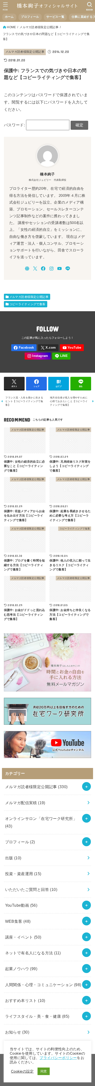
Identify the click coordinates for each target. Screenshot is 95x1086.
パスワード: (15, 125)
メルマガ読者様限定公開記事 (25, 51)
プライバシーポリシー (58, 1058)
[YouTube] (59, 268)
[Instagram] (51, 268)
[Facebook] (43, 268)
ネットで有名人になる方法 (33, 953)
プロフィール (30, 16)
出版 (13, 858)
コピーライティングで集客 (27, 304)
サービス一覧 (55, 16)
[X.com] (35, 268)
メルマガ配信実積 (25, 803)
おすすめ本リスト (25, 1000)
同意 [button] (43, 1071)
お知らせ (17, 1032)
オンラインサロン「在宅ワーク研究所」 (41, 822)
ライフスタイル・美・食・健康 (37, 1016)
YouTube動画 (21, 905)
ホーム (9, 16)
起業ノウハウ (21, 968)
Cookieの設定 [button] (22, 1071)
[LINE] (67, 268)
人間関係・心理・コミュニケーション (43, 985)
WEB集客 (18, 921)
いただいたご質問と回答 (31, 889)
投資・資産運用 (23, 873)
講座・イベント (23, 937)
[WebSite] (27, 268)
